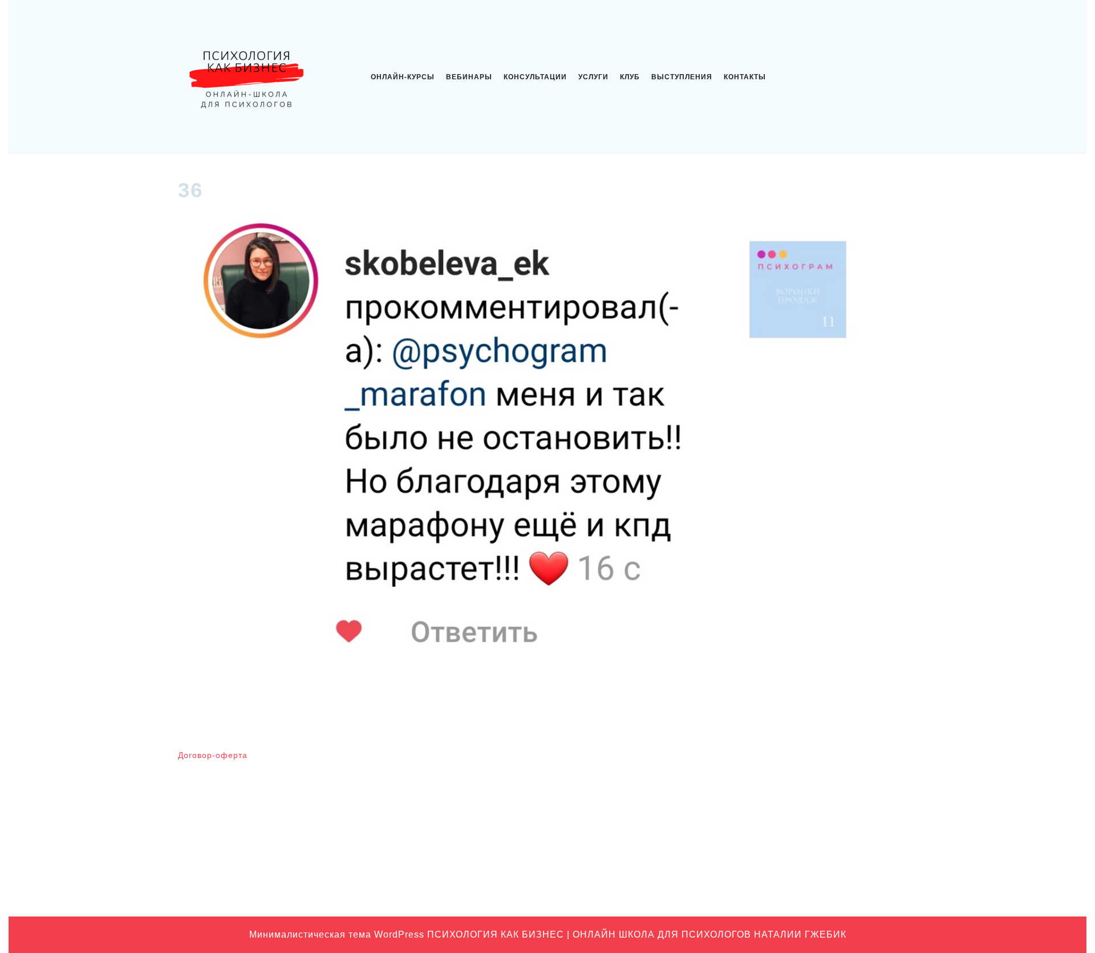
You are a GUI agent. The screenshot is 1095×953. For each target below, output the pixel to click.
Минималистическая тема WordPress (336, 934)
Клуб (630, 77)
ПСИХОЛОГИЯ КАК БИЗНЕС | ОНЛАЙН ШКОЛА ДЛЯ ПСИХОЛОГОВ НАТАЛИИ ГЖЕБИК (636, 934)
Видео (754, 777)
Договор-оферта (213, 755)
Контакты (745, 77)
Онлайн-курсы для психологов (800, 866)
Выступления (681, 77)
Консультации (535, 77)
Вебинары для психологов (792, 760)
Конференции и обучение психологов (813, 848)
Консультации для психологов (798, 831)
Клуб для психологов (782, 795)
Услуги (593, 77)
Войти (565, 760)
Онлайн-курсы (403, 77)
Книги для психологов (783, 813)
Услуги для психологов (785, 884)
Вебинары (469, 77)
